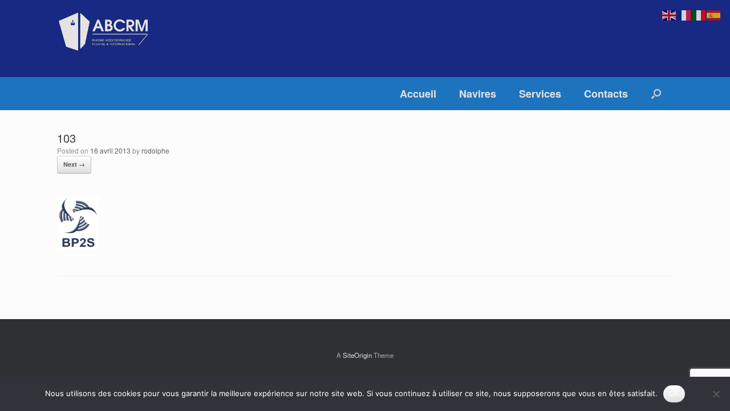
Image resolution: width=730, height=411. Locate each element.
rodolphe (155, 150)
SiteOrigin (357, 355)
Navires (477, 93)
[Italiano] (699, 14)
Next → (74, 164)
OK (674, 393)
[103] (78, 246)
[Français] (684, 14)
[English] (669, 14)
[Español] (714, 14)
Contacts (606, 93)
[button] (656, 93)
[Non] (715, 394)
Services (540, 93)
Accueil (418, 93)
